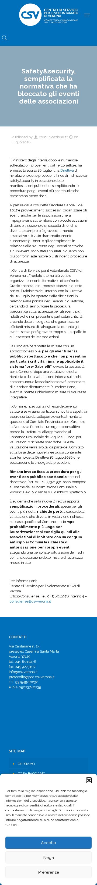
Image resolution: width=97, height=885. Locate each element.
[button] (89, 780)
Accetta (48, 842)
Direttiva (67, 170)
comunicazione (51, 137)
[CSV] (48, 15)
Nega (48, 857)
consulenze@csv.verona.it (30, 601)
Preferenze (48, 872)
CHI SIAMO (26, 764)
